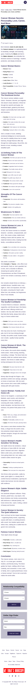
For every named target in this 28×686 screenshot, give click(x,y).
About (9, 661)
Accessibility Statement (14, 664)
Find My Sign (14, 633)
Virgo (24, 650)
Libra (2, 653)
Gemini (12, 650)
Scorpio (7, 653)
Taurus (7, 650)
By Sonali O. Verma (7, 43)
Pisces (14, 656)
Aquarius (24, 653)
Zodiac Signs (8, 9)
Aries (3, 650)
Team (14, 661)
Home (2, 9)
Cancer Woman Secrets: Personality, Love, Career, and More (13, 20)
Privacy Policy (20, 661)
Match (14, 604)
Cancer (17, 650)
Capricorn (18, 653)
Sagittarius (12, 653)
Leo (21, 650)
